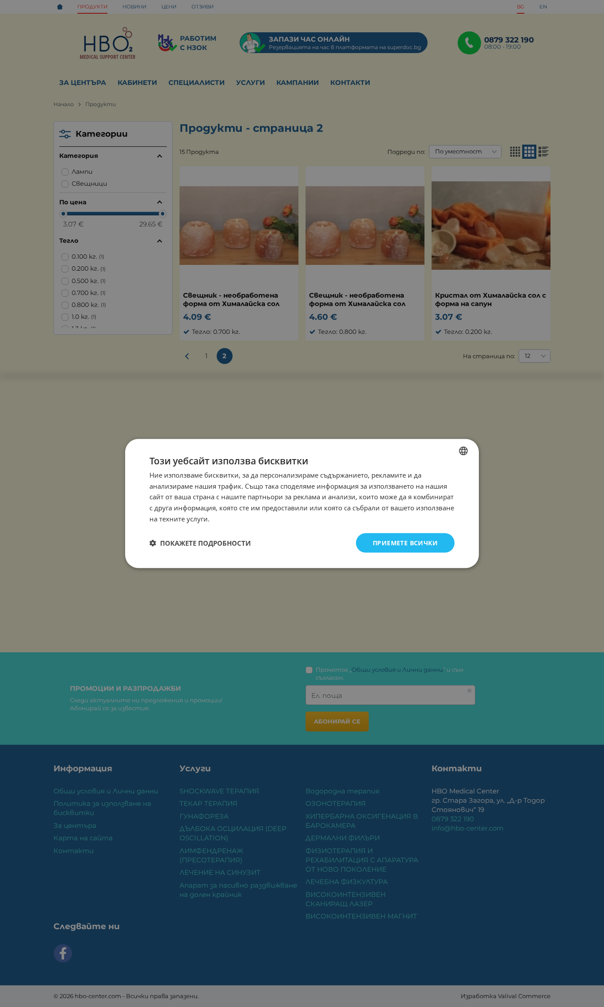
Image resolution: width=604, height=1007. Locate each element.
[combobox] (463, 450)
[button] (200, 543)
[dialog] (302, 503)
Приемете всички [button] (405, 542)
